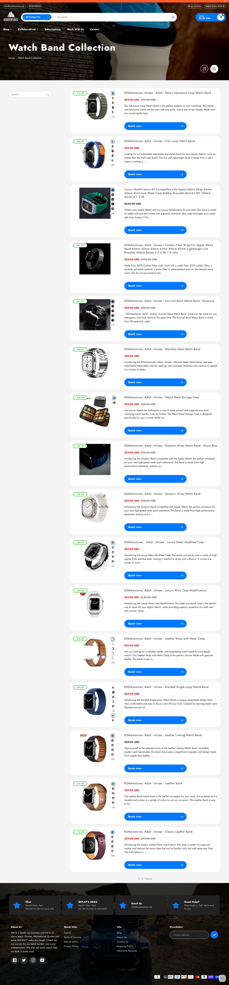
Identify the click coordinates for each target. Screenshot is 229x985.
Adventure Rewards (127, 951)
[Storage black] (114, 397)
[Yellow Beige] (112, 141)
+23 (112, 165)
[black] (112, 107)
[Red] (112, 320)
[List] (214, 68)
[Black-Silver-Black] (112, 204)
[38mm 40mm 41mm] (113, 715)
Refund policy (71, 941)
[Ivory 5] (112, 837)
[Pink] (113, 802)
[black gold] (112, 552)
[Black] (112, 151)
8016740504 (35, 6)
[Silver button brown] (112, 639)
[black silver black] (112, 542)
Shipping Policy (125, 946)
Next (147, 879)
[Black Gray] (112, 155)
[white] (112, 112)
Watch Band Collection (30, 58)
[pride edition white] (113, 701)
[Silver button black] (112, 648)
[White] (112, 160)
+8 (113, 710)
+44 (112, 855)
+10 (112, 662)
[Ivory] (113, 798)
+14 (112, 116)
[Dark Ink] (112, 735)
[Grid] (204, 68)
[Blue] (112, 306)
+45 (112, 213)
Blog (119, 932)
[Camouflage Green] (112, 310)
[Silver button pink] (112, 643)
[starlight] (112, 98)
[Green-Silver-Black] (112, 190)
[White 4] (112, 851)
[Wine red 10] (112, 832)
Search (67, 932)
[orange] (112, 102)
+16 (112, 566)
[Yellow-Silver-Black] (112, 194)
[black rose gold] (112, 556)
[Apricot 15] (112, 841)
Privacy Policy (71, 946)
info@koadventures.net (14, 6)
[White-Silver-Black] (112, 208)
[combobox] (30, 94)
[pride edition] (113, 706)
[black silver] (112, 547)
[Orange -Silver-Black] (112, 199)
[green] (112, 93)
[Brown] (113, 784)
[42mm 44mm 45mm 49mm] (113, 720)
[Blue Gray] (112, 146)
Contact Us (122, 941)
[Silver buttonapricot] (112, 653)
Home (12, 58)
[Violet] (112, 315)
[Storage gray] (114, 402)
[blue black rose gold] (112, 561)
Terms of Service (72, 937)
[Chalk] (112, 749)
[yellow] (112, 745)
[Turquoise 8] (112, 846)
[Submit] (214, 935)
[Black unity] (113, 692)
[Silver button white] (112, 657)
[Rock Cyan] (113, 696)
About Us (121, 937)
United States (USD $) (214, 6)
